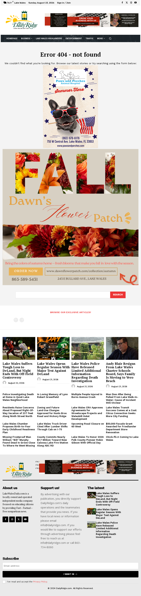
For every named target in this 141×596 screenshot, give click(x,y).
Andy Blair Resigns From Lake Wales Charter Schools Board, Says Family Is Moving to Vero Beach (120, 372)
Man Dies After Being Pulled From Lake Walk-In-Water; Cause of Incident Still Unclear (122, 398)
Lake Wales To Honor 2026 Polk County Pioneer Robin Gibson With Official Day (87, 440)
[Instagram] (12, 519)
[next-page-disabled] (21, 320)
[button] (110, 38)
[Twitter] (126, 3)
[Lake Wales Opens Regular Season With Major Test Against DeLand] (53, 348)
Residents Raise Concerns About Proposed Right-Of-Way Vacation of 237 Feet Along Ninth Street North (18, 412)
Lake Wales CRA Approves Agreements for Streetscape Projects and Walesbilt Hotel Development (87, 413)
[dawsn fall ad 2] (70, 284)
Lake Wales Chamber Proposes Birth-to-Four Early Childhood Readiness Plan (19, 428)
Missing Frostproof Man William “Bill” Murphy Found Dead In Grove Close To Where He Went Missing (19, 441)
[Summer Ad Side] (70, 147)
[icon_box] (73, 3)
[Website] (131, 3)
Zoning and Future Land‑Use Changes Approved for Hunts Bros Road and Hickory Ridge (52, 412)
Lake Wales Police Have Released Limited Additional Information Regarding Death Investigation (86, 372)
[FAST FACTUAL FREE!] (18, 470)
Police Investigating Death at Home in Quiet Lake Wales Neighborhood (18, 397)
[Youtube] (135, 3)
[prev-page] (16, 320)
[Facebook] (122, 3)
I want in (69, 574)
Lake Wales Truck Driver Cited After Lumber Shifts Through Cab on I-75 (52, 426)
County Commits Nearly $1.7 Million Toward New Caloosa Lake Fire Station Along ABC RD (52, 441)
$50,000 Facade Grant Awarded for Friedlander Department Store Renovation (121, 428)
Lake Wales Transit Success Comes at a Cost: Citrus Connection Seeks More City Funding (121, 412)
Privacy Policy (40, 582)
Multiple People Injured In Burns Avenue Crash (86, 396)
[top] (91, 20)
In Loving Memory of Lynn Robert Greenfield (52, 396)
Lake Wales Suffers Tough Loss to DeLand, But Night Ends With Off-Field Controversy (18, 370)
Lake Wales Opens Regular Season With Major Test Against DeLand (53, 368)
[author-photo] (5, 383)
